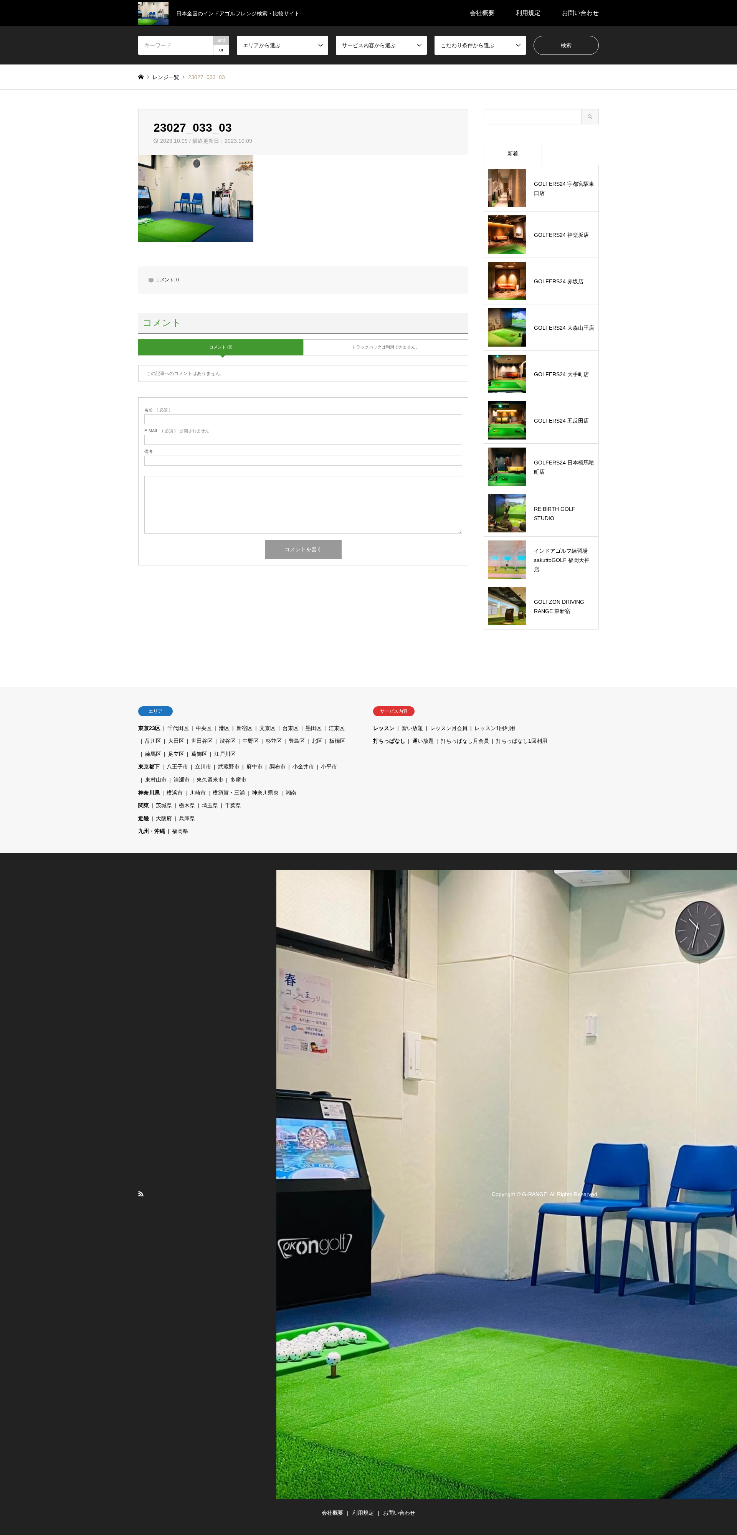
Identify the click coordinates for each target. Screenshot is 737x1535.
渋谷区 (228, 741)
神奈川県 (149, 793)
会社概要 (482, 13)
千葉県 (233, 805)
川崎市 (198, 793)
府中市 (254, 766)
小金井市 (303, 766)
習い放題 (412, 728)
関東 (143, 805)
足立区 (176, 754)
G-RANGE (534, 1194)
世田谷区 (202, 741)
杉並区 (274, 741)
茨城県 (164, 805)
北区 (317, 741)
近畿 (143, 818)
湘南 (291, 793)
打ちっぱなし (389, 741)
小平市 (329, 766)
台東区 (291, 728)
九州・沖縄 (151, 831)
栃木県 (187, 805)
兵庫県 (187, 818)
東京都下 (149, 766)
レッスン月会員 (449, 728)
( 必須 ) (157, 410)
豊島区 (297, 741)
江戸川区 (225, 754)
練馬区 (153, 754)
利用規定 (528, 13)
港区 (224, 728)
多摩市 (238, 780)
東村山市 (156, 780)
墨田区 (314, 728)
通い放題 (423, 741)
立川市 (203, 766)
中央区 (204, 728)
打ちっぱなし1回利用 (521, 741)
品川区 (153, 741)
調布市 (277, 766)
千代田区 (178, 728)
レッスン (384, 728)
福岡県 (180, 831)
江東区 (337, 728)
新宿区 (244, 728)
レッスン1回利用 (494, 728)
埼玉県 (210, 805)
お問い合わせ (580, 13)
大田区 (176, 741)
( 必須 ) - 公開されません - (178, 431)
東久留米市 (210, 780)
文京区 (267, 728)
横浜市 (175, 793)
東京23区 (149, 728)
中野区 (251, 741)
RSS (141, 1193)
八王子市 (177, 766)
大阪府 (164, 818)
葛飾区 (199, 754)
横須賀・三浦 (229, 793)
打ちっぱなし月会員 (465, 741)
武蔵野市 (229, 766)
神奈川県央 (265, 793)
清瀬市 (182, 780)
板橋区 (337, 741)
